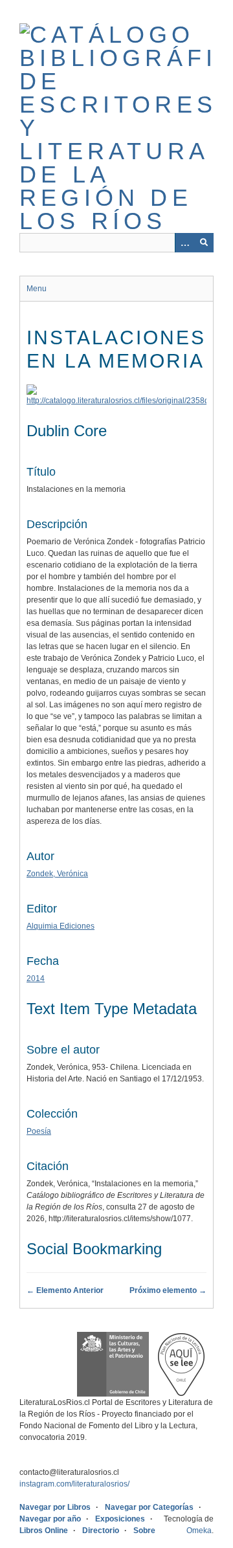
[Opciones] (184, 242)
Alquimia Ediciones (60, 926)
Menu (37, 288)
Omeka (199, 1530)
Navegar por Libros (55, 1507)
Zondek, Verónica (57, 873)
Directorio (100, 1530)
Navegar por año (50, 1518)
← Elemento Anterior (65, 1290)
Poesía (39, 1131)
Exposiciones (120, 1518)
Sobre (144, 1530)
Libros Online (43, 1530)
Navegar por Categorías (149, 1507)
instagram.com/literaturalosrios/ (74, 1483)
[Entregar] (204, 242)
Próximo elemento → (167, 1290)
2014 (36, 978)
